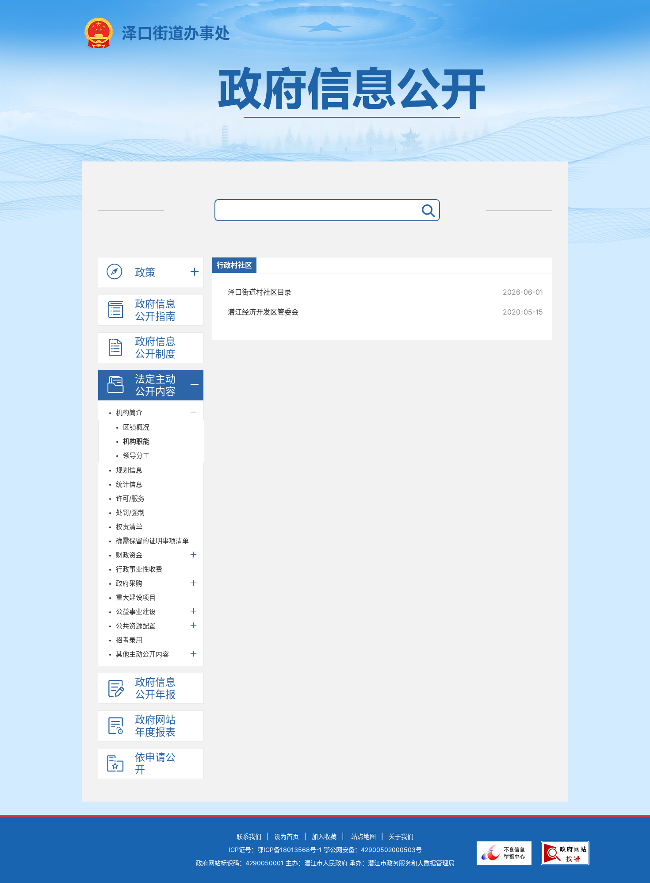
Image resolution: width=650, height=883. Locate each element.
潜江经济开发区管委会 (356, 311)
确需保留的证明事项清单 (152, 541)
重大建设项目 (136, 597)
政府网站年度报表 (155, 726)
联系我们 (249, 836)
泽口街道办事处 (176, 33)
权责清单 (129, 526)
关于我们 (401, 836)
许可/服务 (130, 498)
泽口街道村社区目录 (356, 292)
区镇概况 (136, 427)
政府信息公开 (325, 109)
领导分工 (136, 455)
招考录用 (129, 640)
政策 (145, 272)
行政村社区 (234, 265)
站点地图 (363, 836)
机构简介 (129, 412)
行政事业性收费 (139, 569)
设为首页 (286, 836)
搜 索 (427, 210)
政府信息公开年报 (155, 688)
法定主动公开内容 (155, 385)
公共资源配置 (136, 626)
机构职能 (136, 441)
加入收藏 (324, 836)
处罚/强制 (130, 512)
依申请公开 (155, 763)
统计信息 (129, 484)
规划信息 (129, 470)
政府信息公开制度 (155, 347)
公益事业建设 (136, 611)
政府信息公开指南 (155, 310)
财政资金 (129, 555)
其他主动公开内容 (142, 654)
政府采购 (129, 583)
